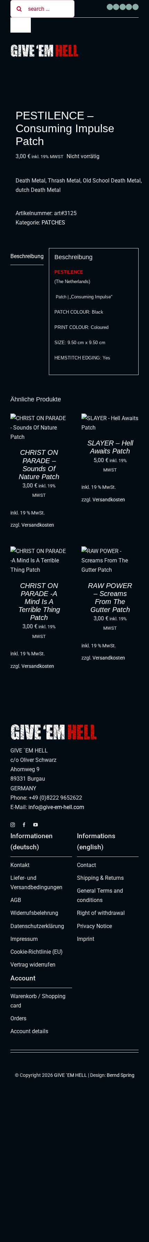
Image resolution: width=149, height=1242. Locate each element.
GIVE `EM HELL (70, 1075)
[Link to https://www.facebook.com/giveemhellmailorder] (110, 7)
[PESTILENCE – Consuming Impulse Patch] (74, 87)
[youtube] (35, 825)
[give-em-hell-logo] (44, 46)
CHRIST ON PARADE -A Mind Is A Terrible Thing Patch (39, 602)
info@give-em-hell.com (56, 807)
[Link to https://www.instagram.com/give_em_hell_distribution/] (116, 7)
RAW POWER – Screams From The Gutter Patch (110, 598)
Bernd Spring (120, 1075)
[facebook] (24, 825)
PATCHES (53, 222)
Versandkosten (37, 525)
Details (26, 435)
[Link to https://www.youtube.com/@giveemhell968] (123, 7)
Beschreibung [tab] (27, 256)
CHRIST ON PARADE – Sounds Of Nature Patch (39, 464)
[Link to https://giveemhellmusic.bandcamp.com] (129, 7)
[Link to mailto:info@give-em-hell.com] (135, 7)
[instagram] (12, 825)
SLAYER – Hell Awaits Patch (110, 447)
